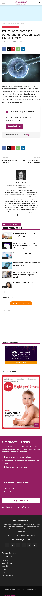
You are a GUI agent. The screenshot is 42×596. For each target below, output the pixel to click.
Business (5, 267)
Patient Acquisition (8, 575)
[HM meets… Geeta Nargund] (7, 284)
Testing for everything (22, 253)
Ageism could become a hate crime (10, 161)
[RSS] (18, 545)
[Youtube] (35, 545)
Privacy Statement (9, 589)
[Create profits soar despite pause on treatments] (7, 265)
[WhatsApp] (18, 49)
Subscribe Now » (14, 126)
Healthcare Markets (13, 23)
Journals (5, 560)
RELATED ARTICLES (11, 225)
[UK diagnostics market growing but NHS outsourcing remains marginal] (7, 274)
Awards (4, 572)
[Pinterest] (13, 49)
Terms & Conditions (32, 589)
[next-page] (6, 292)
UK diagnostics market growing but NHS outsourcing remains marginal (25, 274)
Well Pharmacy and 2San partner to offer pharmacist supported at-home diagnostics (26, 245)
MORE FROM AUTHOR (12, 228)
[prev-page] (3, 292)
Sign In (29, 135)
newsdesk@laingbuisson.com (25, 535)
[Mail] (13, 545)
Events (4, 569)
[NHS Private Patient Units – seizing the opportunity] (7, 235)
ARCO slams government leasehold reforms (31, 161)
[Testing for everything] (7, 255)
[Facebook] (4, 49)
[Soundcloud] (24, 545)
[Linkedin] (23, 49)
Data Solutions (7, 563)
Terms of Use (20, 589)
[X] (9, 49)
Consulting (5, 566)
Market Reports (7, 557)
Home (4, 23)
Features (5, 238)
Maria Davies (7, 41)
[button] (3, 2)
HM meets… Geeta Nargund (24, 282)
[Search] (39, 2)
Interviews (5, 287)
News (22, 23)
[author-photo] (21, 180)
